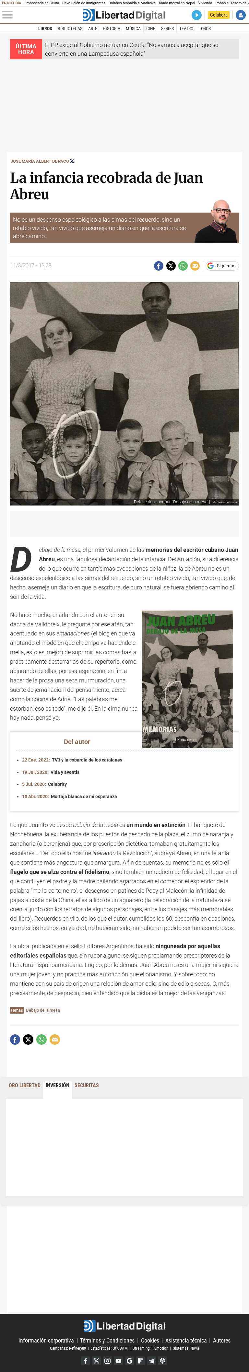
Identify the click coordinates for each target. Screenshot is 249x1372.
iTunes (162, 1360)
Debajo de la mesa (43, 1010)
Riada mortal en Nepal (177, 3)
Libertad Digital (124, 1326)
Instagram (107, 1360)
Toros (205, 28)
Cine (150, 28)
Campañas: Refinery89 (68, 1348)
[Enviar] (183, 266)
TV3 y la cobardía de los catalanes (72, 760)
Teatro (186, 28)
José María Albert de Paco (40, 161)
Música (133, 28)
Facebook (85, 1360)
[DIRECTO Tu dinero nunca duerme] (197, 15)
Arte (92, 28)
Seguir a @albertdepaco (72, 161)
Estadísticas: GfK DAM (109, 1348)
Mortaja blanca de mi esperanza (69, 796)
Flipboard (140, 1360)
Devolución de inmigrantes (83, 3)
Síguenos (226, 266)
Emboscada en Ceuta (41, 3)
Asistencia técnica (186, 1340)
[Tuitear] (171, 266)
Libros (45, 28)
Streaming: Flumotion (150, 1348)
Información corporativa (46, 1340)
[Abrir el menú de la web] (42, 15)
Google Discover (129, 1360)
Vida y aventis (50, 772)
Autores (222, 1340)
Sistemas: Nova (186, 1348)
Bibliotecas (70, 28)
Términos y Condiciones (107, 1340)
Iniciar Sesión (241, 15)
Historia (111, 28)
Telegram (151, 1360)
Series (167, 28)
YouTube (118, 1360)
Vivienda (205, 3)
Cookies (150, 1340)
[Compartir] (158, 266)
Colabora (219, 15)
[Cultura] (124, 15)
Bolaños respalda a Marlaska (132, 3)
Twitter (96, 1360)
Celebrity (44, 784)
